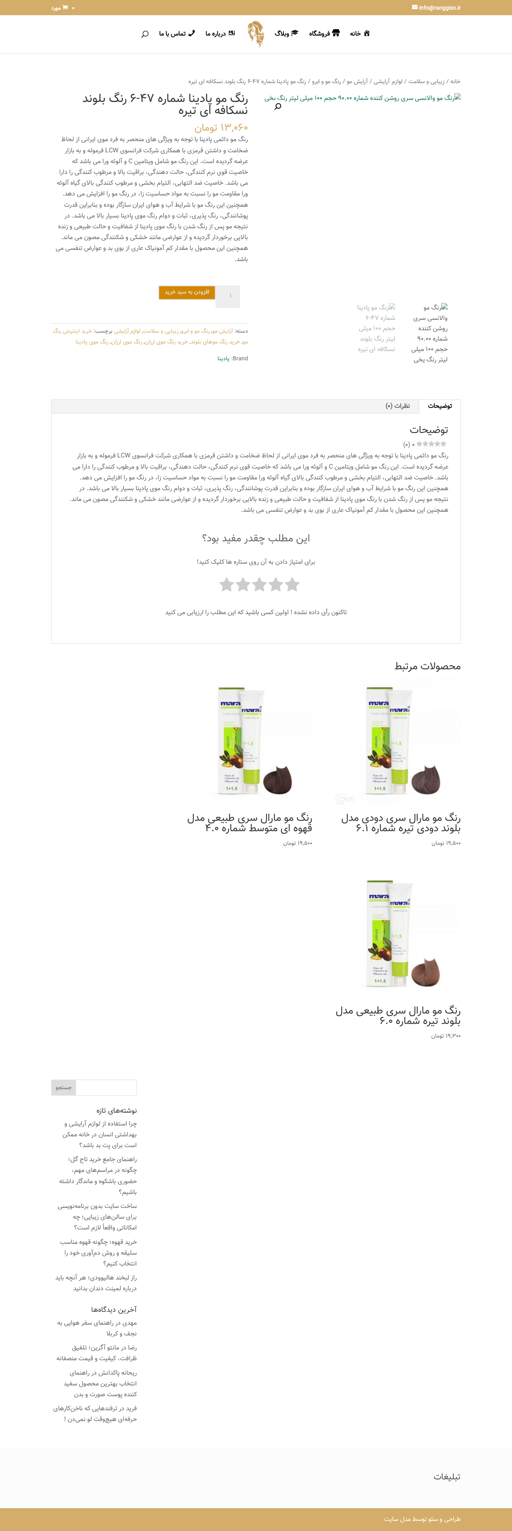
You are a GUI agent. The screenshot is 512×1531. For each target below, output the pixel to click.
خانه (455, 81)
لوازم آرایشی (388, 81)
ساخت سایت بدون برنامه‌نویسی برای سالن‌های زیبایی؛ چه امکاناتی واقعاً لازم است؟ (97, 1217)
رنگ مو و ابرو (326, 81)
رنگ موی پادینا (92, 342)
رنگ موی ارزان (126, 342)
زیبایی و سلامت (426, 81)
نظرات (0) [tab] (398, 406)
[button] (277, 107)
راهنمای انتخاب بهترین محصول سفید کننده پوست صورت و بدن (100, 1384)
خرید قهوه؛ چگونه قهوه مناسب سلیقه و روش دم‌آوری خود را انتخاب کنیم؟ (98, 1253)
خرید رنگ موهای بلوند (215, 342)
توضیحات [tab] (440, 406)
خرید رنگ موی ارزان (166, 342)
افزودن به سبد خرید (187, 292)
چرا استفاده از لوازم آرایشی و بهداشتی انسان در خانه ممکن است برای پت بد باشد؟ (99, 1135)
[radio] (292, 586)
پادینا (224, 359)
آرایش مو (357, 81)
